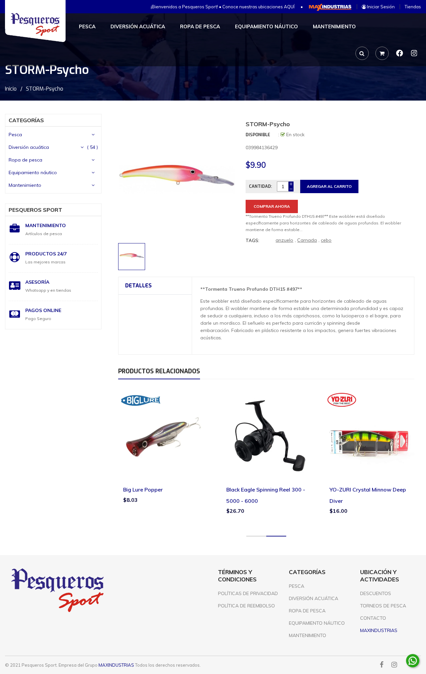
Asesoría (37, 282)
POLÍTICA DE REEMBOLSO (246, 606)
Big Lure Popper (143, 489)
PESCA (296, 586)
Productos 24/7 (46, 254)
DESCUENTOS (375, 593)
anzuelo (284, 240)
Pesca (15, 135)
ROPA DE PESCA (307, 611)
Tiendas (413, 6)
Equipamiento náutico (33, 172)
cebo (326, 240)
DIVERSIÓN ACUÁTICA (313, 598)
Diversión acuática (29, 147)
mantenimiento (45, 225)
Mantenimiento (25, 185)
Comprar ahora (272, 206)
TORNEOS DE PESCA (383, 606)
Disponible (258, 135)
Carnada (307, 240)
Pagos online (43, 310)
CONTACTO (373, 618)
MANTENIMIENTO (307, 635)
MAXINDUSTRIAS (116, 665)
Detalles (138, 285)
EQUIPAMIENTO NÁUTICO (317, 623)
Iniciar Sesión (380, 6)
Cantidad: (260, 186)
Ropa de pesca (25, 160)
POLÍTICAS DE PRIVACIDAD (248, 593)
